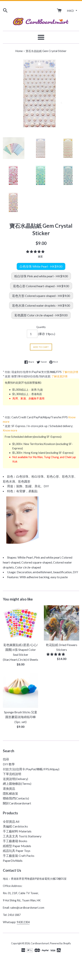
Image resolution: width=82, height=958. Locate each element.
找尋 (6, 759)
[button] (35, 251)
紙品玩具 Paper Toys (16, 850)
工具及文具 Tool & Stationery (22, 836)
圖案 (40, 256)
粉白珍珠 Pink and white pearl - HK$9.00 (41, 276)
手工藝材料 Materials (17, 831)
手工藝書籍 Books (15, 841)
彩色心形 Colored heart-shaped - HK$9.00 (41, 286)
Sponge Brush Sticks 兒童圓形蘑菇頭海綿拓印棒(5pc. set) (20, 717)
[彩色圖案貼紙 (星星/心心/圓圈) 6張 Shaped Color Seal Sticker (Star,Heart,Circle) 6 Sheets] (20, 623)
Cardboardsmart (40, 943)
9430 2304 (23, 922)
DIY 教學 (9, 764)
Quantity (41, 327)
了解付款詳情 (70, 372)
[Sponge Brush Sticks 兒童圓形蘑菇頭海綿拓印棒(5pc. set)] (20, 690)
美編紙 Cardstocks (15, 826)
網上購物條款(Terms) (17, 783)
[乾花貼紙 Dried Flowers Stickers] (61, 623)
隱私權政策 (10, 793)
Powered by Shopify (60, 943)
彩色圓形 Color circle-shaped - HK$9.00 (41, 315)
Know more (10, 430)
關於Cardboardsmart (17, 803)
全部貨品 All (11, 821)
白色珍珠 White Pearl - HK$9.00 (41, 266)
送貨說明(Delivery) (15, 779)
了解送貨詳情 (59, 376)
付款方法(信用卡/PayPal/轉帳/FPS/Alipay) (31, 769)
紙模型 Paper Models (17, 846)
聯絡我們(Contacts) (16, 798)
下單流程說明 (12, 774)
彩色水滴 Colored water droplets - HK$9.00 (41, 305)
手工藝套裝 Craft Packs (18, 855)
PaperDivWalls (13, 860)
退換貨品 (9, 788)
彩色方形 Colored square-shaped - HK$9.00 (41, 295)
